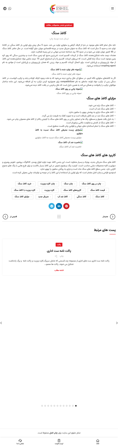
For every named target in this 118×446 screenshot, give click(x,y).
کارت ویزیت (49, 190)
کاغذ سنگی (81, 197)
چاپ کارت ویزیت (47, 184)
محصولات (55, 25)
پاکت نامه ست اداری (59, 251)
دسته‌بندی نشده (66, 25)
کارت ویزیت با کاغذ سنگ (24, 190)
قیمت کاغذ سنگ (97, 190)
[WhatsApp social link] (9, 8)
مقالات (48, 25)
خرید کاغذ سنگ (24, 184)
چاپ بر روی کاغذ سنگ (91, 184)
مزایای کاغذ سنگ (22, 197)
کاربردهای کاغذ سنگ (72, 190)
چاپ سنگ (68, 184)
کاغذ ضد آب (63, 197)
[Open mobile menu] (112, 8)
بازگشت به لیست (59, 216)
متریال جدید (43, 197)
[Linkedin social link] (59, 206)
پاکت (59, 244)
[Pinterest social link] (66, 206)
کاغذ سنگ (99, 197)
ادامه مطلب (59, 270)
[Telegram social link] (4, 8)
